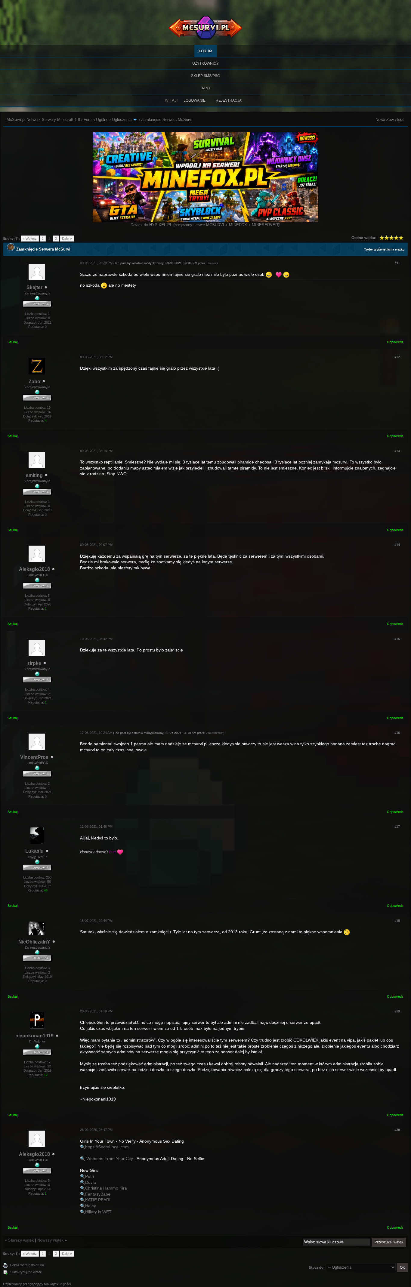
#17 (397, 826)
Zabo (34, 381)
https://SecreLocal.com (107, 1146)
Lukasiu (34, 851)
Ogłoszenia (121, 119)
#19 (397, 1011)
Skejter (34, 287)
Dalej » (67, 238)
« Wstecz (30, 238)
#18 (397, 920)
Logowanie (195, 100)
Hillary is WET (98, 1211)
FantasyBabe (97, 1194)
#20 (397, 1130)
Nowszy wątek (50, 1240)
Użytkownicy (205, 63)
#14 (397, 545)
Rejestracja (229, 100)
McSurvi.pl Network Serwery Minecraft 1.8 (43, 119)
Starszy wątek (21, 1240)
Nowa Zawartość (389, 119)
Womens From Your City (109, 1158)
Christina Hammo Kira (106, 1188)
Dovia (90, 1182)
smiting (34, 475)
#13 (397, 451)
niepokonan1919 (34, 1035)
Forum (205, 51)
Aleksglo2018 (34, 569)
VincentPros (34, 757)
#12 (397, 357)
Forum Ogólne (96, 119)
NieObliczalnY (34, 941)
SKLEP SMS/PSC (205, 76)
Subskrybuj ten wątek (26, 1272)
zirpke (34, 663)
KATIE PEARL (98, 1199)
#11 (397, 263)
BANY (206, 88)
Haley (90, 1205)
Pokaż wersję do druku (27, 1265)
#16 (397, 732)
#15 (397, 639)
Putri (89, 1176)
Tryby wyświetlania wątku (384, 249)
